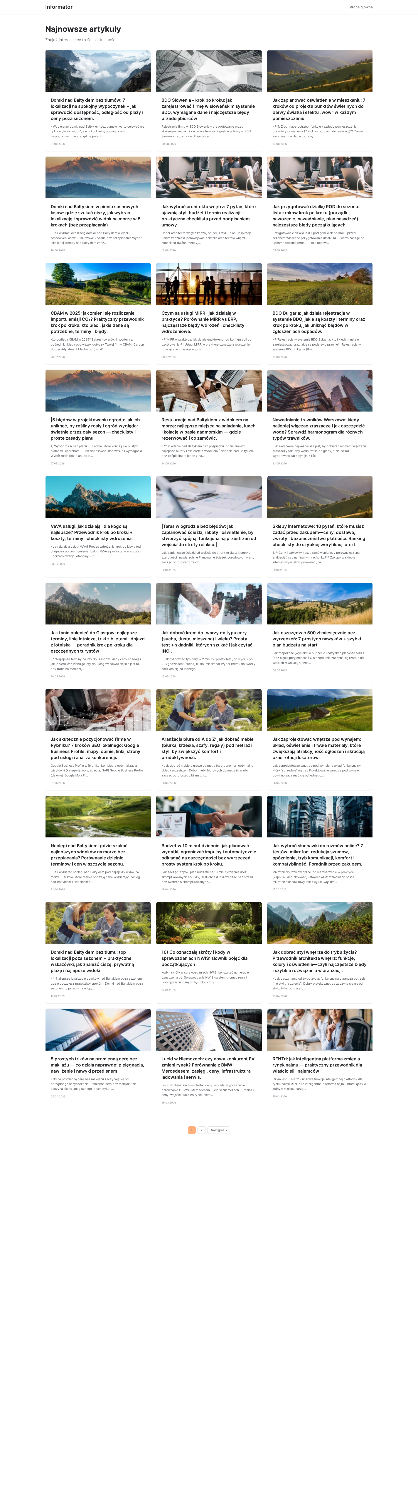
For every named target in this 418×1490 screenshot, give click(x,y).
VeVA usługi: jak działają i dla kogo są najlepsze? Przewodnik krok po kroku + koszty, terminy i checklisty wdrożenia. (92, 532)
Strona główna (361, 7)
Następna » (219, 1130)
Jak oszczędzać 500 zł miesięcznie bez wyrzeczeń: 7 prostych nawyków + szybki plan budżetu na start (317, 639)
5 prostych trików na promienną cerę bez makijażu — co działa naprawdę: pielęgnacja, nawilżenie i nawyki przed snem (97, 1065)
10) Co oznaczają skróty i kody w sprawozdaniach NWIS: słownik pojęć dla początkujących (205, 958)
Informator (59, 7)
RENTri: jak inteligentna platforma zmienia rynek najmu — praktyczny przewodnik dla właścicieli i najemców (317, 1065)
